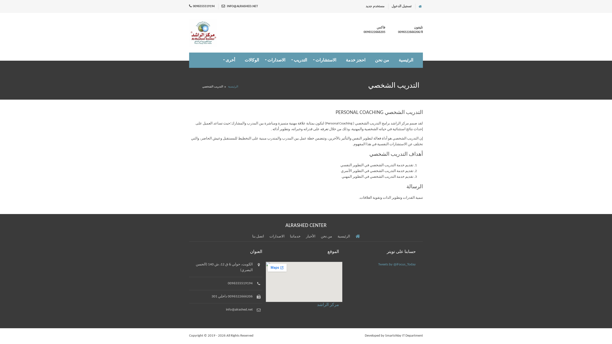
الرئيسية (406, 60)
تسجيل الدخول (402, 6)
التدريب (300, 60)
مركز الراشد (328, 305)
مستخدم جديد (375, 6)
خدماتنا (295, 236)
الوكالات (252, 60)
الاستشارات (326, 60)
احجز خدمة (356, 60)
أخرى (230, 60)
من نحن (382, 60)
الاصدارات (276, 60)
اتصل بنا (258, 236)
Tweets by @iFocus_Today (397, 264)
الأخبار (310, 236)
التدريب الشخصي (212, 86)
